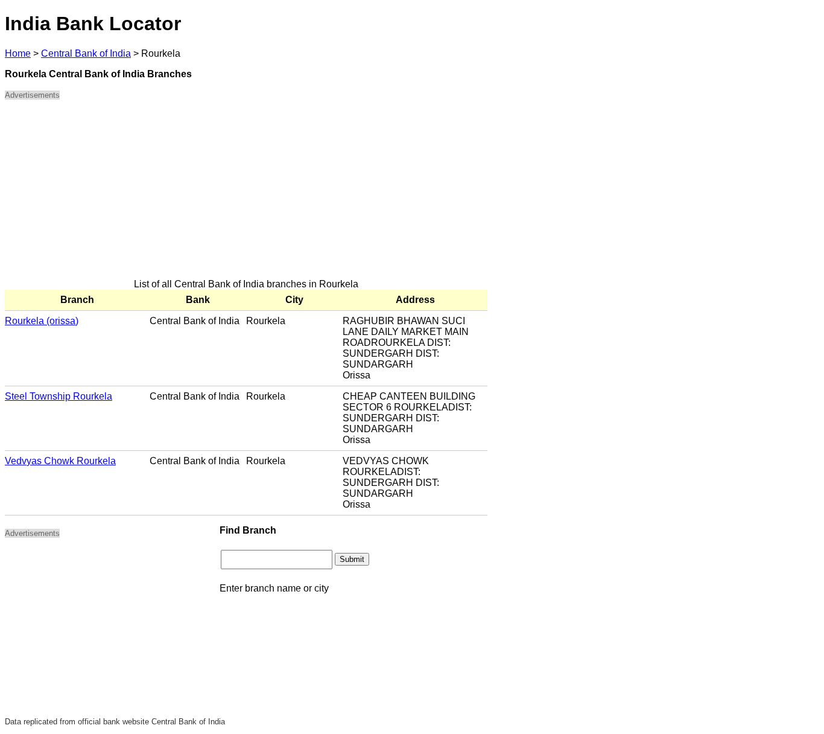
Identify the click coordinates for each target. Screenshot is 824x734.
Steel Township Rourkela (58, 396)
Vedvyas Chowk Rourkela (60, 461)
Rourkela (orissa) (41, 321)
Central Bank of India (86, 53)
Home (18, 53)
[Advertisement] (246, 194)
